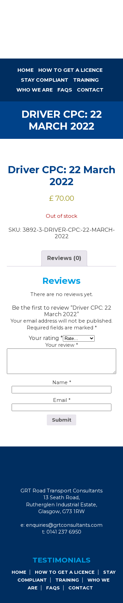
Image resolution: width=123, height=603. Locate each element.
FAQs (64, 90)
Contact (90, 90)
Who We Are (34, 90)
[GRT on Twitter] (73, 546)
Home (25, 70)
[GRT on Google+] (63, 546)
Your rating (46, 338)
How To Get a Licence (70, 70)
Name (61, 382)
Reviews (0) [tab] (64, 258)
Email (61, 400)
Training (86, 80)
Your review (61, 345)
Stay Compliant (44, 80)
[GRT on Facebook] (54, 546)
